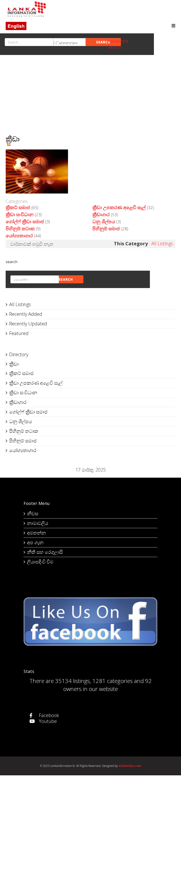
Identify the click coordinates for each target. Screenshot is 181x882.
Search (103, 42)
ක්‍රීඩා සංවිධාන (19, 214)
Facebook (48, 715)
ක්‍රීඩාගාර (101, 214)
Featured (19, 333)
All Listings (162, 243)
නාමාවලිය (37, 523)
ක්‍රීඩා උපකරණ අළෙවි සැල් (119, 207)
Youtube (47, 721)
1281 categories (112, 681)
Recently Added (25, 314)
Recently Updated (28, 323)
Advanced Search (117, 44)
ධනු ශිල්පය (103, 221)
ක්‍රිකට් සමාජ (18, 207)
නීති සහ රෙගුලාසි (45, 552)
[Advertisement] (90, 97)
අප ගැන (35, 542)
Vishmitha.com (130, 766)
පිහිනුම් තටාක (20, 228)
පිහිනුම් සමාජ (106, 228)
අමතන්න (36, 533)
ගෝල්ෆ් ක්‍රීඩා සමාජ (25, 221)
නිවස (32, 513)
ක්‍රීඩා (14, 364)
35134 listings (72, 681)
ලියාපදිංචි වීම (40, 561)
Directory (18, 354)
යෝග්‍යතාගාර (19, 235)
